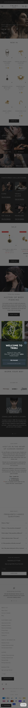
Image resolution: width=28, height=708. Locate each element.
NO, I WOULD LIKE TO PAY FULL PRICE (14, 363)
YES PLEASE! (14, 360)
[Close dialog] (25, 343)
